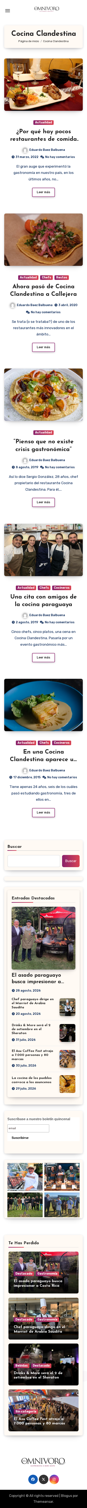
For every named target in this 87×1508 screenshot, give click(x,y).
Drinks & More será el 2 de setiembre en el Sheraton (31, 1029)
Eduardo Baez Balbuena (47, 150)
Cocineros (61, 588)
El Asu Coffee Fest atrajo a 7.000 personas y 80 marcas (32, 1055)
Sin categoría (25, 1411)
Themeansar (43, 1502)
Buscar (14, 847)
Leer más (43, 192)
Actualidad (43, 122)
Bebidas (21, 1365)
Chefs (46, 277)
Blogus (66, 1496)
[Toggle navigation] (7, 10)
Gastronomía (47, 1273)
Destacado (23, 1273)
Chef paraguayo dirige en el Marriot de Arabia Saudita (33, 1003)
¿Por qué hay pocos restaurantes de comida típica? (43, 139)
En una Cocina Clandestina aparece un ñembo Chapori (43, 759)
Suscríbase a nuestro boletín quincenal (38, 1119)
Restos (61, 277)
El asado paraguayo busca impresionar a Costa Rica (36, 982)
